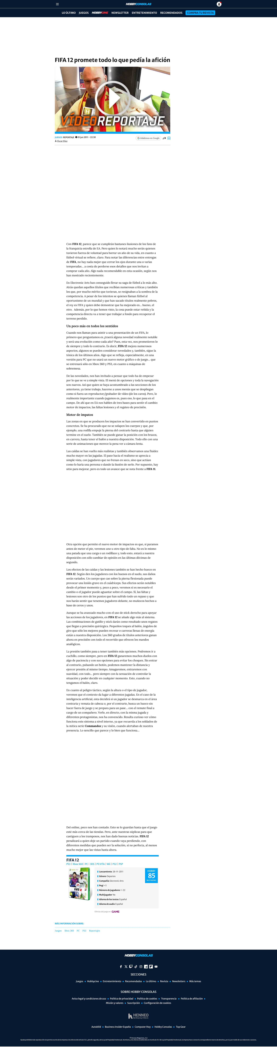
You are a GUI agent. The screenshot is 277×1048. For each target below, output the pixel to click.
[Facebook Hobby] (121, 966)
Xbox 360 (78, 864)
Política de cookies (147, 998)
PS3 (68, 864)
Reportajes (94, 931)
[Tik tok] (136, 966)
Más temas (195, 981)
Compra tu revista (200, 12)
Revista (164, 981)
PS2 (115, 864)
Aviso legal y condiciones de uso (89, 998)
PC (86, 864)
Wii (108, 864)
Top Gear (181, 1026)
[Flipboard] (151, 966)
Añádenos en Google (150, 138)
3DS (92, 864)
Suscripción (133, 1003)
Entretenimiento (144, 12)
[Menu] (57, 4)
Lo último (69, 12)
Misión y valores (114, 1003)
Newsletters (178, 981)
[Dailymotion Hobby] (146, 966)
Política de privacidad (121, 998)
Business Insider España (118, 1026)
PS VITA (100, 864)
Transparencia (169, 998)
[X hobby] (126, 966)
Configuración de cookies (157, 1003)
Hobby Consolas (163, 1026)
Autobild (96, 1026)
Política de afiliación (192, 998)
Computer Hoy (143, 1026)
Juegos (84, 12)
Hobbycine (98, 12)
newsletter (120, 12)
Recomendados (171, 12)
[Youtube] (156, 966)
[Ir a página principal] (138, 4)
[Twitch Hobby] (131, 966)
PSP (121, 864)
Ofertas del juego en (102, 912)
